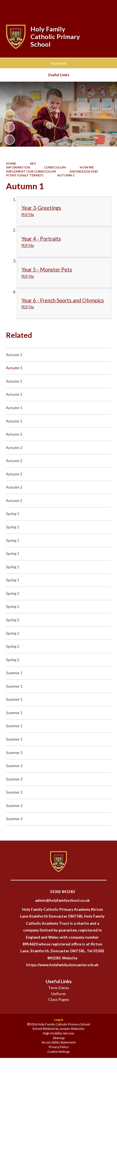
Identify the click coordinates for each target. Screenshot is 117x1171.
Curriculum (55, 167)
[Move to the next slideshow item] (10, 140)
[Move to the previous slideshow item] (10, 127)
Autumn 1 (66, 175)
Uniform (58, 994)
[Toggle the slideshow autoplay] (10, 115)
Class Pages (58, 999)
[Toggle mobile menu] (105, 8)
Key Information (21, 165)
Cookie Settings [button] (58, 1051)
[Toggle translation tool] (91, 8)
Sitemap (58, 1038)
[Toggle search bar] (77, 8)
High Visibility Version (58, 1033)
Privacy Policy (59, 1047)
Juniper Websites (72, 1029)
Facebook (59, 63)
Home (11, 163)
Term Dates (58, 988)
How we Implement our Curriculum (50, 169)
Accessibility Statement (59, 1042)
